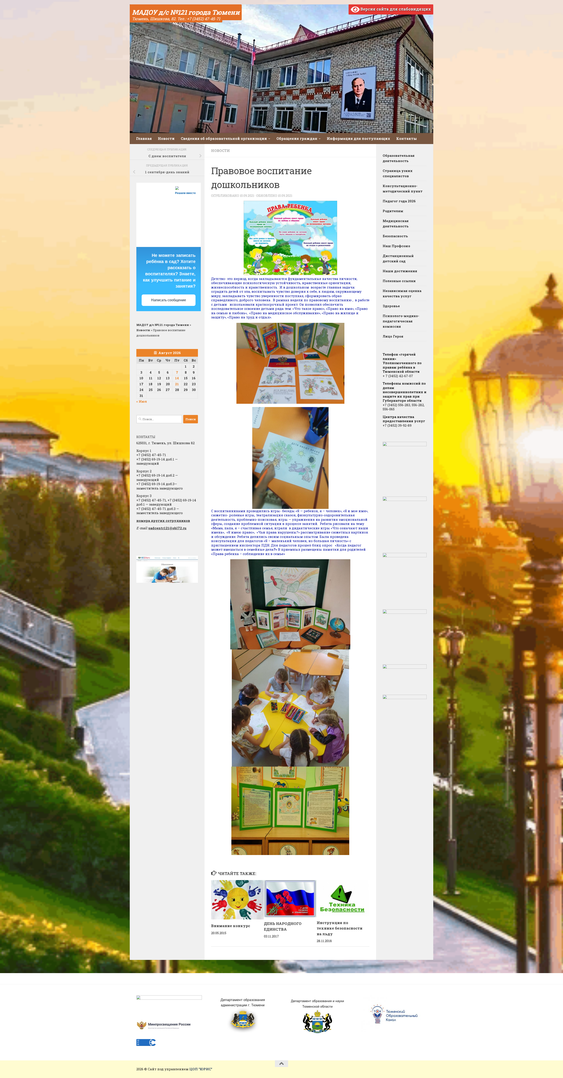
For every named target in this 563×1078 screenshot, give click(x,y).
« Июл (141, 401)
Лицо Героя (393, 336)
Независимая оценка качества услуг (402, 293)
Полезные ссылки (399, 281)
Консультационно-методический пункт (402, 188)
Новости (166, 138)
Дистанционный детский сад (398, 258)
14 (177, 378)
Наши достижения (400, 271)
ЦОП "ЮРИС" (200, 1069)
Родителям (393, 211)
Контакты (406, 138)
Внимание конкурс (230, 925)
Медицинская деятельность (396, 223)
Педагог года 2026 (399, 201)
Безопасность (395, 236)
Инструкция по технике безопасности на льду (339, 928)
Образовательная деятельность (399, 158)
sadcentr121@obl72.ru (167, 528)
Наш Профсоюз (396, 246)
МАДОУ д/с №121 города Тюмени (185, 12)
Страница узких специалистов (398, 173)
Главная (144, 138)
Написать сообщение (168, 300)
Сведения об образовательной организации (224, 138)
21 (177, 384)
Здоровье (391, 306)
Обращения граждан (296, 138)
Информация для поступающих (358, 138)
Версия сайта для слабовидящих (395, 9)
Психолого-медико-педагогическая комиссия (401, 321)
